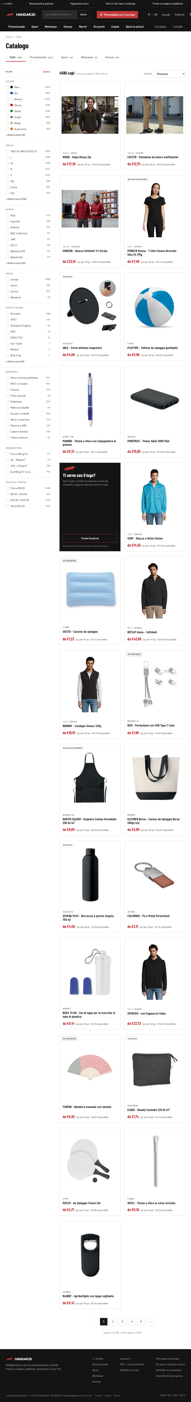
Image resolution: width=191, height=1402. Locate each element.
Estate (115, 26)
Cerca (83, 14)
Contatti (178, 26)
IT (149, 14)
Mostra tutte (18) (16, 134)
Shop (18, 36)
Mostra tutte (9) (15, 361)
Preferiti (179, 14)
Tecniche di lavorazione (169, 1375)
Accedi (166, 14)
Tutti (16, 57)
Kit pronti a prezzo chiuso (170, 1364)
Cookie (107, 1395)
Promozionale (16, 26)
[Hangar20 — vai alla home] (21, 14)
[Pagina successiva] (150, 1321)
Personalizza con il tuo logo (119, 14)
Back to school (134, 26)
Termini (116, 1395)
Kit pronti (99, 26)
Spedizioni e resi (129, 1370)
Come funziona (90, 538)
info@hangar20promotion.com (77, 1395)
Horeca (68, 26)
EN (155, 14)
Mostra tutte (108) (16, 198)
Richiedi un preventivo (169, 1370)
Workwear (51, 26)
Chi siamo (160, 26)
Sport (35, 26)
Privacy (98, 1395)
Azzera (46, 71)
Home (9, 36)
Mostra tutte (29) (16, 263)
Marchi (83, 26)
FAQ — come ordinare (132, 1364)
